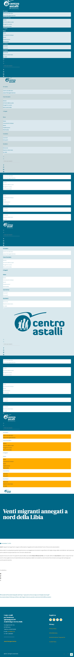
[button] (37, 574)
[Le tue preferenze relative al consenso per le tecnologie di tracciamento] (71, 654)
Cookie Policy (52, 641)
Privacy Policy (52, 628)
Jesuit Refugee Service (10, 641)
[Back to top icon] (64, 654)
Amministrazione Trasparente (57, 637)
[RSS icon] (68, 653)
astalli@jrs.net (11, 631)
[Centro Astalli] (11, 9)
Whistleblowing (53, 633)
